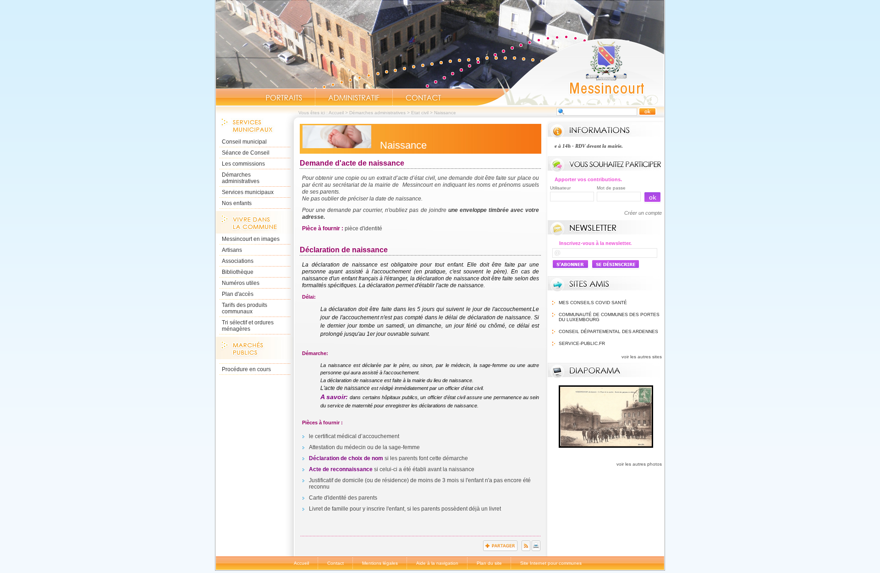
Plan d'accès (237, 294)
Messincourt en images (251, 239)
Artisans (232, 250)
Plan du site (489, 563)
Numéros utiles (240, 283)
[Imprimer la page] (536, 549)
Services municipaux (248, 192)
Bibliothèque (237, 272)
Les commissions (243, 164)
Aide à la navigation (437, 563)
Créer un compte (643, 213)
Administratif (353, 97)
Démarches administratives (377, 112)
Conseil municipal (244, 142)
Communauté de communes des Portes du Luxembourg (609, 317)
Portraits (284, 97)
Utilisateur (560, 187)
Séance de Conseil (246, 153)
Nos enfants (237, 203)
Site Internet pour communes (551, 563)
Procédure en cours (246, 369)
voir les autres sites (642, 356)
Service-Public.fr (582, 343)
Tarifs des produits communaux (244, 308)
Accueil (570, 72)
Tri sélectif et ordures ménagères (248, 325)
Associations (237, 261)
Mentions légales (380, 563)
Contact (423, 97)
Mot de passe (611, 187)
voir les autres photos (639, 464)
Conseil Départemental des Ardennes (608, 331)
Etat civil (420, 112)
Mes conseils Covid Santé (593, 302)
